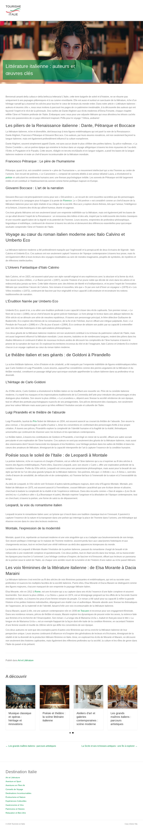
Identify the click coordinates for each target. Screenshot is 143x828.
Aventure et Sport (13, 781)
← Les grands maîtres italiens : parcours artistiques (31, 746)
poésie (9, 177)
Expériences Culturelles (16, 801)
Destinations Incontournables (18, 793)
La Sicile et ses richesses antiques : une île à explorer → (109, 746)
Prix (35, 421)
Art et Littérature (26, 660)
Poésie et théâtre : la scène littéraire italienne (54, 717)
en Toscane (83, 611)
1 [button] (70, 733)
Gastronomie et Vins (15, 805)
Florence (67, 200)
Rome (38, 591)
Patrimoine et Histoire (15, 809)
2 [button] (73, 733)
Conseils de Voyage (14, 789)
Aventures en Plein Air (15, 785)
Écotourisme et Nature (15, 797)
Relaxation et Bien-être (16, 813)
